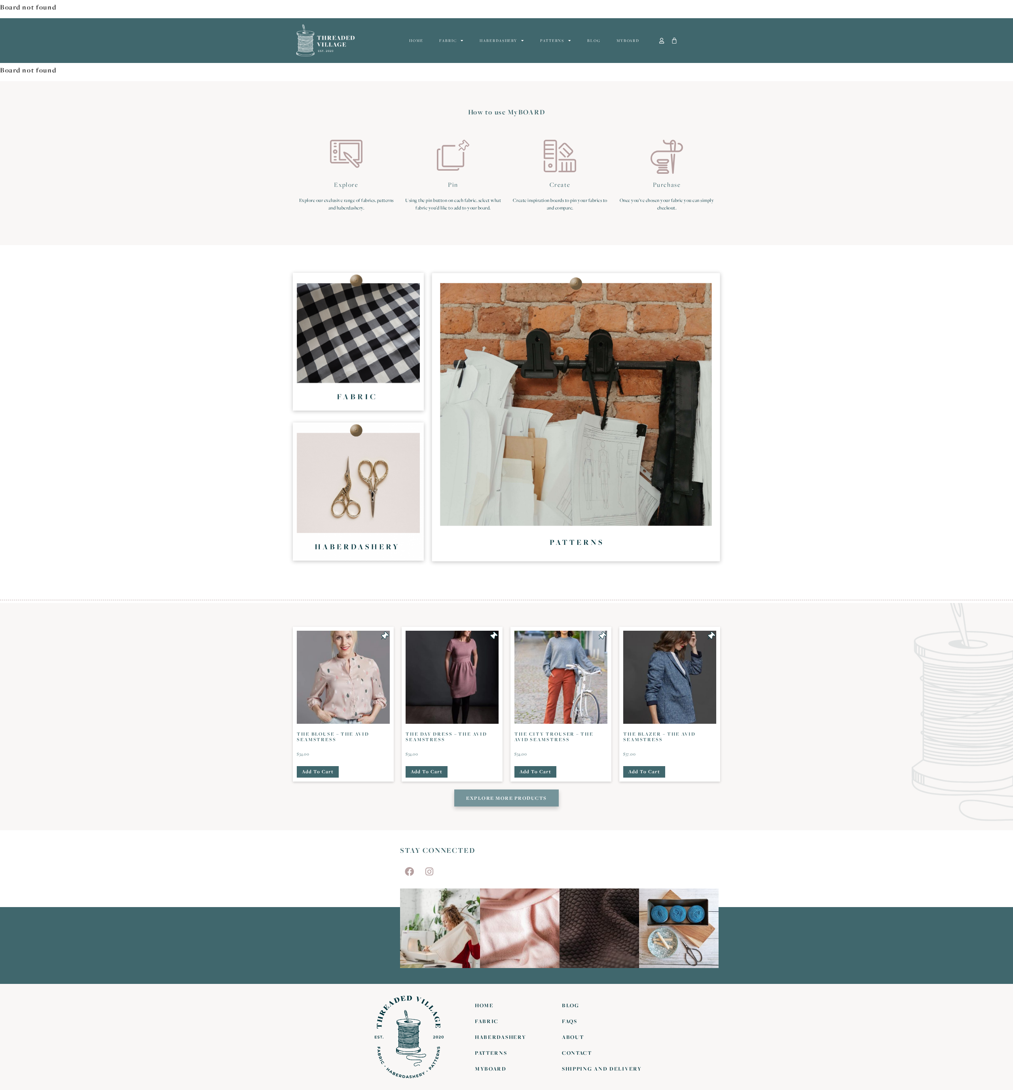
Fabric (448, 40)
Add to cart (318, 771)
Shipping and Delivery (602, 1068)
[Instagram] (429, 871)
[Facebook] (409, 871)
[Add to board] (385, 635)
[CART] (674, 40)
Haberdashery (498, 40)
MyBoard (628, 40)
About (573, 1037)
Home (416, 40)
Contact (577, 1052)
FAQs (569, 1021)
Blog (594, 40)
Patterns (552, 40)
